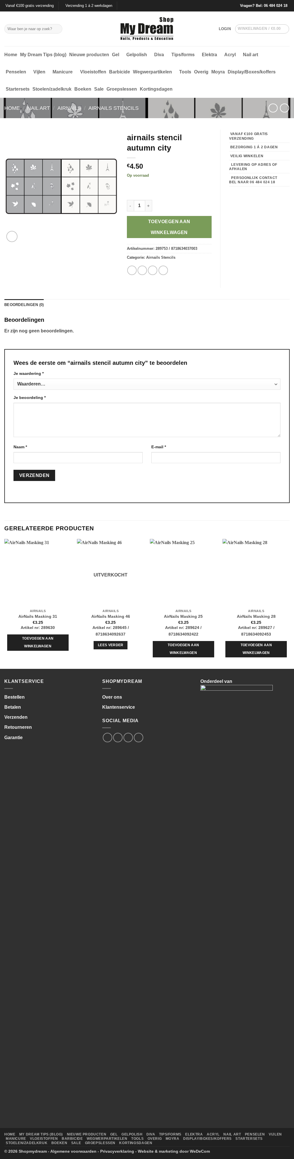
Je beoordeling (29, 397)
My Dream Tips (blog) (43, 54)
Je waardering (28, 373)
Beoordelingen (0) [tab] (24, 305)
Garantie (13, 737)
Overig (201, 71)
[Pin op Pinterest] (163, 270)
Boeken (82, 89)
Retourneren (18, 727)
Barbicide (119, 71)
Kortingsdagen (156, 89)
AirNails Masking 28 (256, 616)
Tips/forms (183, 54)
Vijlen (39, 71)
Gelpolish (136, 54)
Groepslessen (122, 89)
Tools (185, 71)
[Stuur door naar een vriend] (152, 270)
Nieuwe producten (89, 54)
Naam (20, 447)
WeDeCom (200, 1151)
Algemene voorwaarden (73, 1151)
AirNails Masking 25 (183, 616)
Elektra (209, 54)
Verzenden (16, 717)
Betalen (12, 707)
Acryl (230, 54)
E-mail (158, 447)
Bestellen (14, 697)
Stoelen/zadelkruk (51, 89)
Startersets (18, 89)
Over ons (112, 697)
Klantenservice (118, 707)
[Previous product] (284, 108)
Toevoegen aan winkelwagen (169, 227)
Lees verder (110, 645)
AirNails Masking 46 (110, 616)
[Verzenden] (57, 29)
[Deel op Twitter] (142, 270)
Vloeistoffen (93, 71)
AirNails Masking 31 (37, 616)
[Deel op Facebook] (132, 270)
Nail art (250, 54)
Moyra (218, 71)
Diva (159, 54)
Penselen (16, 71)
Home (10, 54)
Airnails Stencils (113, 108)
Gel (115, 54)
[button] (225, 29)
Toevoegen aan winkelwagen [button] (38, 642)
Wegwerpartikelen (152, 71)
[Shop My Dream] (147, 29)
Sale (99, 89)
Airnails (69, 108)
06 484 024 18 (275, 5)
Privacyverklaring (117, 1151)
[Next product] (272, 108)
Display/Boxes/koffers (252, 71)
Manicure (63, 71)
